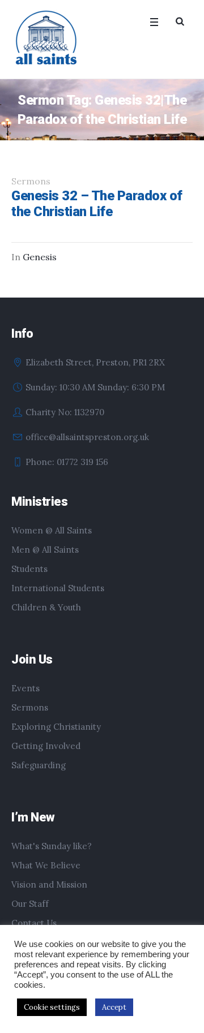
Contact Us (34, 923)
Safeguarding (38, 765)
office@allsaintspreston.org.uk (87, 437)
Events (25, 688)
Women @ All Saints (51, 530)
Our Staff (30, 903)
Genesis (40, 256)
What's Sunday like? (51, 846)
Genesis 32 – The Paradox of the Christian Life (96, 203)
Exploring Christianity (56, 726)
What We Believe (45, 865)
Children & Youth (46, 607)
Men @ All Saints (45, 549)
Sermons (29, 707)
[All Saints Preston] (47, 38)
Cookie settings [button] (52, 1007)
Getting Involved (45, 746)
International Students (57, 588)
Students (29, 568)
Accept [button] (114, 1007)
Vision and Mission (49, 884)
